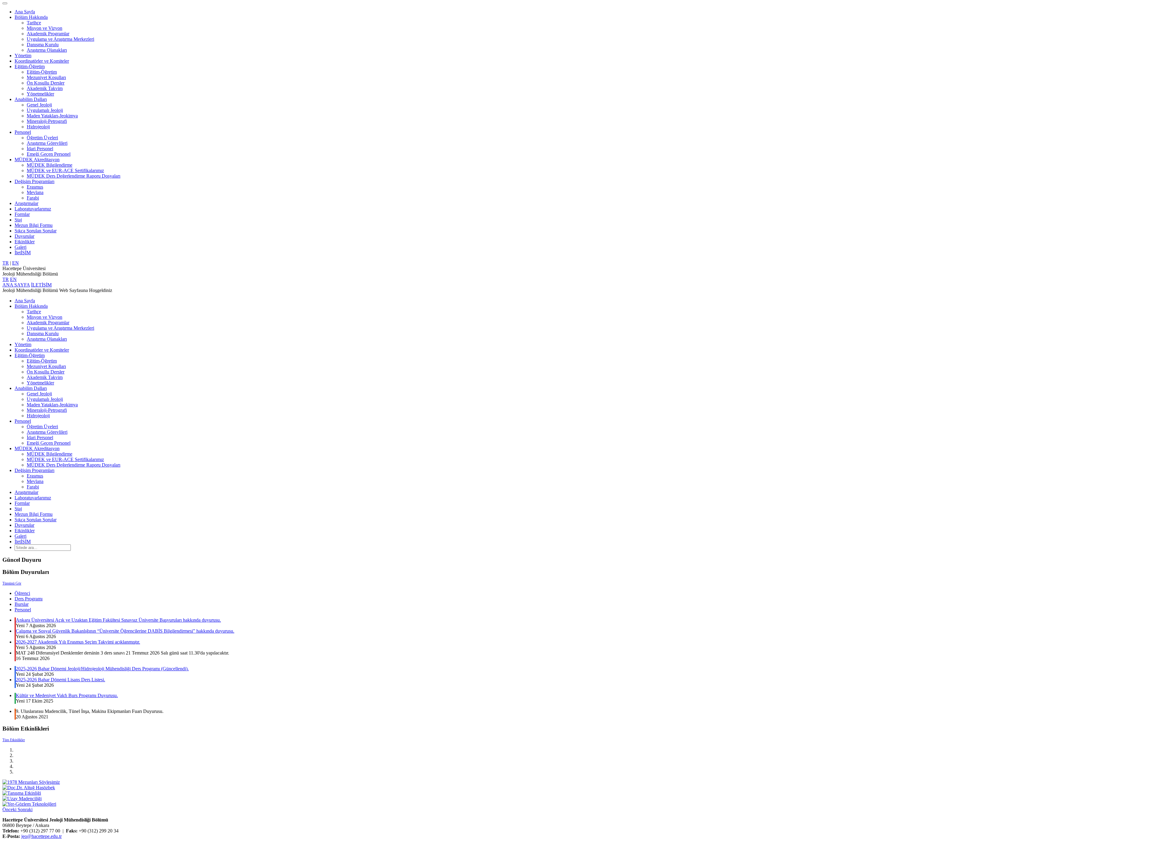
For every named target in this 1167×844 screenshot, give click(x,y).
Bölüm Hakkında (31, 17)
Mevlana (35, 192)
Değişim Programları (34, 181)
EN (15, 263)
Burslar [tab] (22, 604)
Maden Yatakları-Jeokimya (52, 115)
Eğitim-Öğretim (30, 66)
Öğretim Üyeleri (42, 137)
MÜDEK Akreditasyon (37, 159)
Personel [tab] (23, 609)
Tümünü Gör (11, 583)
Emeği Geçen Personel (49, 154)
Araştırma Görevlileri (47, 143)
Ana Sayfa (25, 11)
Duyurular (24, 236)
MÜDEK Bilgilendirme (49, 165)
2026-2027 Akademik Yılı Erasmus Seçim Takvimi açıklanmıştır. (78, 641)
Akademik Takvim (45, 88)
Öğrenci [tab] (22, 593)
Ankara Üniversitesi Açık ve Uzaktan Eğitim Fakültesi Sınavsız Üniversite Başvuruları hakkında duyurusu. (118, 620)
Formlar (22, 214)
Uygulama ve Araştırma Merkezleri (60, 39)
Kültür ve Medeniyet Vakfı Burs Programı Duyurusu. (67, 695)
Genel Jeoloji (39, 104)
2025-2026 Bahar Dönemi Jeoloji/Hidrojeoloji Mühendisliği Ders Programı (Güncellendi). (102, 668)
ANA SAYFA (16, 284)
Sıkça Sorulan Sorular (36, 230)
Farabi (33, 197)
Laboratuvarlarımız (33, 208)
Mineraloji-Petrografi (47, 121)
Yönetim (23, 55)
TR (5, 263)
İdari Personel (40, 148)
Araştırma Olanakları (47, 50)
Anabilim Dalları (31, 99)
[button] (10, 809)
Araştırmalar (26, 203)
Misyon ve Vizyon (44, 28)
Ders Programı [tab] (29, 598)
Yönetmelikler (40, 93)
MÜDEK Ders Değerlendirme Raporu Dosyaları (73, 176)
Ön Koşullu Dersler (45, 82)
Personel (23, 132)
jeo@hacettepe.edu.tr (41, 836)
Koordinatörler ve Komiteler (42, 61)
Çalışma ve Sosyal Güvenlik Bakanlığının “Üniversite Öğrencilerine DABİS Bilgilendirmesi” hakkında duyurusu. (125, 631)
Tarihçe (34, 22)
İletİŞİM (23, 252)
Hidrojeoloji (38, 126)
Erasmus (35, 186)
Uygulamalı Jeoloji (45, 110)
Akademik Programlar (48, 33)
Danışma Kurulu (43, 44)
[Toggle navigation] (4, 3)
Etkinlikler (25, 241)
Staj (18, 219)
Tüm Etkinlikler (13, 740)
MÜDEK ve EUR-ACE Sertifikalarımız (65, 170)
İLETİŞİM (41, 284)
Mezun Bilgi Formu (34, 225)
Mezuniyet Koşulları (46, 77)
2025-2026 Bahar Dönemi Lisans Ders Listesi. (60, 679)
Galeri (20, 247)
